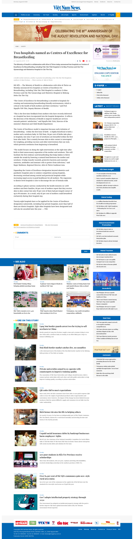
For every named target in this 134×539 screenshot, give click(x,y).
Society (55, 15)
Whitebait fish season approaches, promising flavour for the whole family (106, 361)
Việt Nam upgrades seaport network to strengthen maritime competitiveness (106, 324)
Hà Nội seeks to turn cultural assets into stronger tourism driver (106, 256)
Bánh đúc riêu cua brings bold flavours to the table (105, 374)
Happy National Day (56, 22)
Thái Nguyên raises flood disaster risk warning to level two (51, 312)
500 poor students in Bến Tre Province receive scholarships (61, 456)
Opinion (94, 15)
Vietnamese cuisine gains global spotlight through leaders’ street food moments (107, 368)
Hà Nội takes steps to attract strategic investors (107, 242)
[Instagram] (86, 61)
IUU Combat (29, 22)
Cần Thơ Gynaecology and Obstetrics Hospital (27, 227)
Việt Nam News (67, 8)
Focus (16, 19)
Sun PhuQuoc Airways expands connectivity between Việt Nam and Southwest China (106, 295)
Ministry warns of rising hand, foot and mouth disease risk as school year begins (78, 286)
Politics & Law (25, 15)
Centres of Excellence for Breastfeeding (32, 225)
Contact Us (117, 2)
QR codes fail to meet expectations (55, 390)
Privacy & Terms (111, 529)
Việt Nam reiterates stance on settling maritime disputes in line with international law (107, 331)
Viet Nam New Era (46, 19)
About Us (109, 2)
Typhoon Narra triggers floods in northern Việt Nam (51, 285)
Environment (84, 15)
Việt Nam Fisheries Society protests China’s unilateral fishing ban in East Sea (107, 338)
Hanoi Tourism (90, 19)
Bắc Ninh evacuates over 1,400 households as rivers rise (24, 312)
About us (93, 529)
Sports (74, 15)
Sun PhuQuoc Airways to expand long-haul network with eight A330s (106, 308)
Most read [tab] (112, 106)
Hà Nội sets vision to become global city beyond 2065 (106, 265)
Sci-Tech (46, 15)
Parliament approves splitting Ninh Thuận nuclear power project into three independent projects (112, 114)
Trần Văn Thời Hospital (51, 225)
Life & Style (64, 15)
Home (17, 46)
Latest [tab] (99, 106)
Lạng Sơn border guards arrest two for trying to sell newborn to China (63, 327)
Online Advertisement (103, 98)
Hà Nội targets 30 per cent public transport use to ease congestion (105, 261)
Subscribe (99, 92)
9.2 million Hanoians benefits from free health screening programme (106, 202)
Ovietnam (102, 2)
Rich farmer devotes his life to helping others (60, 412)
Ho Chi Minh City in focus (105, 19)
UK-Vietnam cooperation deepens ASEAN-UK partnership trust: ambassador (111, 126)
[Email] (89, 61)
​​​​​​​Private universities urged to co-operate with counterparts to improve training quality (60, 370)
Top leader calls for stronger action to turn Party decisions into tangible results (107, 188)
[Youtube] (83, 61)
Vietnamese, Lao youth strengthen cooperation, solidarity (78, 312)
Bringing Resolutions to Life (31, 19)
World (103, 15)
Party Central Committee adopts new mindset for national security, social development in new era (107, 181)
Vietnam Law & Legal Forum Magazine (82, 2)
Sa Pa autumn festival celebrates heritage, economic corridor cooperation (110, 148)
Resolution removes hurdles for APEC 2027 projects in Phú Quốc (110, 137)
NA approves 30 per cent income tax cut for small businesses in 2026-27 (111, 159)
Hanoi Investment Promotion (62, 19)
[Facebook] (77, 61)
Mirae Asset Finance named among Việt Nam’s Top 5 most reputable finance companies (106, 302)
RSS (119, 529)
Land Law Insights (78, 19)
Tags (16, 225)
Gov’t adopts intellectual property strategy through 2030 (63, 498)
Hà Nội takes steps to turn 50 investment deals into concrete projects (105, 231)
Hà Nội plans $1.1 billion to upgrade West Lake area (106, 214)
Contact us (101, 529)
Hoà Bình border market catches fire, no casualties (63, 347)
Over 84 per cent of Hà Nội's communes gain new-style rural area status (65, 477)
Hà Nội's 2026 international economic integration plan (107, 237)
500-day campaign (41, 22)
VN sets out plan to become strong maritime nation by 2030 (106, 175)
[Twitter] (80, 61)
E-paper (99, 85)
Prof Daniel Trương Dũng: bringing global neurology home (24, 285)
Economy (37, 15)
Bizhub (96, 2)
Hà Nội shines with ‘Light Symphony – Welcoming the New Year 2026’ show (107, 208)
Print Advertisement (102, 95)
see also (20, 261)
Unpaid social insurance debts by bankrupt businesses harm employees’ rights (64, 434)
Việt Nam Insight (18, 22)
